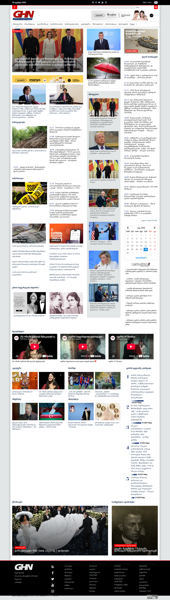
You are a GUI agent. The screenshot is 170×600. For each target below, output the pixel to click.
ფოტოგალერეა (120, 576)
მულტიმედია (18, 331)
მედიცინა (92, 588)
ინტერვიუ (16, 399)
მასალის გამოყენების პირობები (26, 576)
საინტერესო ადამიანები (123, 502)
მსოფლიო (98, 24)
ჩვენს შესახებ (19, 573)
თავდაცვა (92, 578)
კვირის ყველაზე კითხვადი (138, 368)
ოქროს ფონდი (119, 591)
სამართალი (56, 24)
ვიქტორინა (143, 572)
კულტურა (86, 24)
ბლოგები (123, 24)
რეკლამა (18, 579)
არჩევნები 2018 (145, 591)
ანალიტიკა (110, 24)
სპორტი (72, 368)
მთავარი (17, 24)
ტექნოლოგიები (144, 569)
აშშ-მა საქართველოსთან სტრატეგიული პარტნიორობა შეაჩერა (43, 7)
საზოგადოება (72, 24)
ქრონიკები (17, 502)
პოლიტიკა (29, 24)
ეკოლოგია (93, 581)
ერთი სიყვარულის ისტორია (25, 287)
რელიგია (92, 585)
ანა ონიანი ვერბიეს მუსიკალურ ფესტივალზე (28, 361)
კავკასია (92, 569)
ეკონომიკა (42, 24)
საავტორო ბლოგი (121, 569)
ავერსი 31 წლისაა (115, 361)
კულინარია (143, 582)
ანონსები (117, 566)
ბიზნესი (67, 585)
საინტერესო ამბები (121, 585)
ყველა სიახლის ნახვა (149, 220)
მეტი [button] (132, 24)
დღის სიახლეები (150, 56)
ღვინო (141, 579)
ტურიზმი (142, 576)
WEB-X (50, 596)
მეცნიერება (143, 566)
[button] (33, 69)
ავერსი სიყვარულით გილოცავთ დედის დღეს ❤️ (78, 361)
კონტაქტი (18, 582)
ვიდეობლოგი (119, 572)
